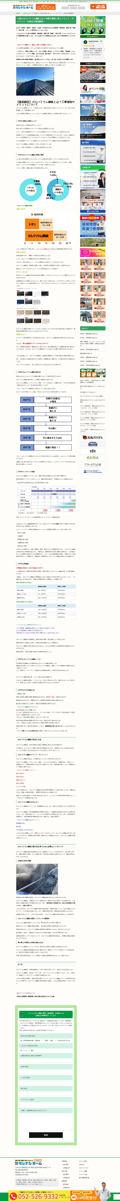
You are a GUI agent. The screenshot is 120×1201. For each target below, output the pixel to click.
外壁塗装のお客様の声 (90, 172)
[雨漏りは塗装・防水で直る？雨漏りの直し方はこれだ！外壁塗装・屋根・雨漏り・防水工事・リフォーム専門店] (99, 277)
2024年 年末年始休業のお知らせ (90, 365)
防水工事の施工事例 (89, 152)
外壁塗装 (65, 8)
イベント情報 (83, 1171)
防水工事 (73, 8)
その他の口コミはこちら (93, 63)
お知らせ (81, 1164)
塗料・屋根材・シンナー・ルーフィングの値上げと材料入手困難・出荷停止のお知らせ (92, 343)
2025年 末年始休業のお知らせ (89, 349)
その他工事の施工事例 (90, 160)
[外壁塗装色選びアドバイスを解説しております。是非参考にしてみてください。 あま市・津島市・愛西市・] (99, 317)
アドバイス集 (83, 1174)
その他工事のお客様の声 (90, 185)
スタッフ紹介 (83, 1161)
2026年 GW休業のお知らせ (88, 337)
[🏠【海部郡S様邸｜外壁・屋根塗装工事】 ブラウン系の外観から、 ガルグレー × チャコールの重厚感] (86, 317)
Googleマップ (46, 1167)
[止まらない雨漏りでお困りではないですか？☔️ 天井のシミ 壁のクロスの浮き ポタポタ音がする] (86, 304)
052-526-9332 (23, 1170)
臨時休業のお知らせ (86, 353)
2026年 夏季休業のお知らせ (89, 334)
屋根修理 (81, 8)
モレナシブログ (83, 1168)
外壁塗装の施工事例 (89, 147)
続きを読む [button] (87, 57)
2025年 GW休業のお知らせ (88, 361)
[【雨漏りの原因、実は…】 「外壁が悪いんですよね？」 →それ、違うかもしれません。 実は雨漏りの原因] (99, 290)
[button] (104, 49)
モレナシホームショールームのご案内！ (92, 396)
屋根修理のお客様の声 (90, 181)
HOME (18, 13)
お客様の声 (66, 1168)
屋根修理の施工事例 (89, 156)
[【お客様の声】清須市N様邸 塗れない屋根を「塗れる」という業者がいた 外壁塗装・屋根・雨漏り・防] (86, 290)
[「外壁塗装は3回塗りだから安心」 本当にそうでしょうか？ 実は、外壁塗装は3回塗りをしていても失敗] (86, 264)
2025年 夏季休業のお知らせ (89, 357)
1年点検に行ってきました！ (88, 392)
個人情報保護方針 (84, 1177)
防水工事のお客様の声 (90, 177)
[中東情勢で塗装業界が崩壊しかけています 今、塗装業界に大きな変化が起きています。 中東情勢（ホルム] (86, 277)
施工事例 (65, 1164)
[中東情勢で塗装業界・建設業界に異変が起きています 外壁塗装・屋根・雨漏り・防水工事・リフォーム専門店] (99, 264)
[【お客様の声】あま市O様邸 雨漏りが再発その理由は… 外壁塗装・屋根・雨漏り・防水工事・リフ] (99, 304)
